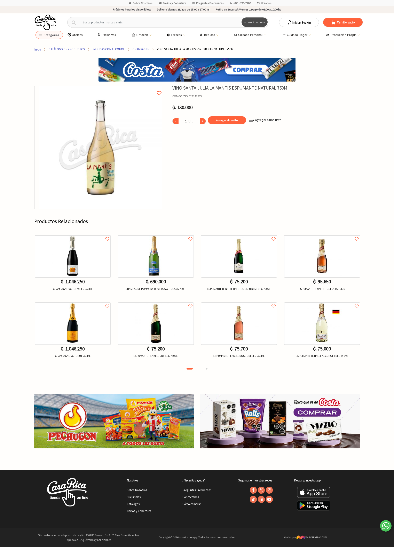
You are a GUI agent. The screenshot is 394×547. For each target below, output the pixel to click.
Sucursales (134, 497)
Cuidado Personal (250, 35)
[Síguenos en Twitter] (261, 490)
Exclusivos (109, 35)
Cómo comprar (191, 504)
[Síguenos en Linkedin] (261, 499)
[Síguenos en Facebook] (253, 490)
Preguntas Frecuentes (210, 3)
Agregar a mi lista (100, 88)
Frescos (176, 35)
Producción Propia (344, 35)
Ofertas (77, 35)
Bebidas (210, 35)
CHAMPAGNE (141, 49)
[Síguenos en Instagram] (269, 490)
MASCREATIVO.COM (316, 537)
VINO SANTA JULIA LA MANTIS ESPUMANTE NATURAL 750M (195, 49)
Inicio (37, 49)
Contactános (190, 497)
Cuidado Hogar (297, 35)
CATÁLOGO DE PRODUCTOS (67, 49)
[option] (100, 147)
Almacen (142, 35)
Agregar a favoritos (73, 234)
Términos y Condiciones (97, 540)
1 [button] (189, 369)
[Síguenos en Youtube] (269, 499)
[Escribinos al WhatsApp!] (386, 526)
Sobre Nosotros (142, 3)
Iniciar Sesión (301, 22)
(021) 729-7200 (242, 3)
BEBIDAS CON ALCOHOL (109, 49)
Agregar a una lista (267, 120)
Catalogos (133, 504)
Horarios (266, 3)
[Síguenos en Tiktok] (253, 499)
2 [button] (207, 369)
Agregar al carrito (227, 120)
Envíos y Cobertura (174, 3)
